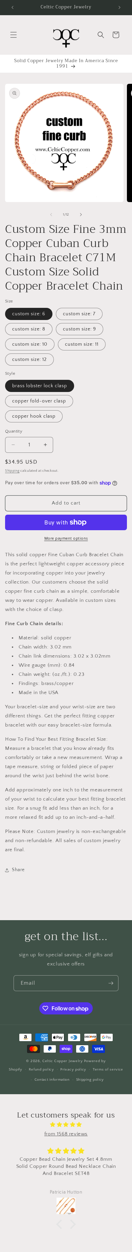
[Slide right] (80, 214)
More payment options (66, 538)
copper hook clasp (34, 416)
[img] (66, 1124)
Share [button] (18, 870)
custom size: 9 (79, 329)
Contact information (52, 1080)
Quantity (13, 431)
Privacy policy (73, 1069)
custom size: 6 (28, 314)
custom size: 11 (81, 344)
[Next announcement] (119, 7)
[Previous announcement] (12, 7)
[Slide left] (51, 214)
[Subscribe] (110, 983)
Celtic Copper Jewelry (62, 1061)
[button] (13, 34)
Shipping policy (90, 1080)
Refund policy (41, 1069)
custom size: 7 (79, 314)
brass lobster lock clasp (39, 386)
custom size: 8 (28, 329)
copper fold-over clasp (39, 401)
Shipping (12, 471)
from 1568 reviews (66, 1134)
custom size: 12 (29, 359)
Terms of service (108, 1069)
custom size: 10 (29, 344)
